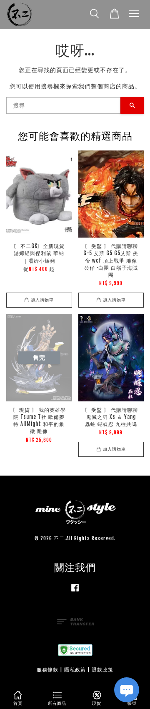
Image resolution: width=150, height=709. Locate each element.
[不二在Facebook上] (75, 592)
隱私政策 (75, 669)
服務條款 (47, 669)
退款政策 (102, 669)
